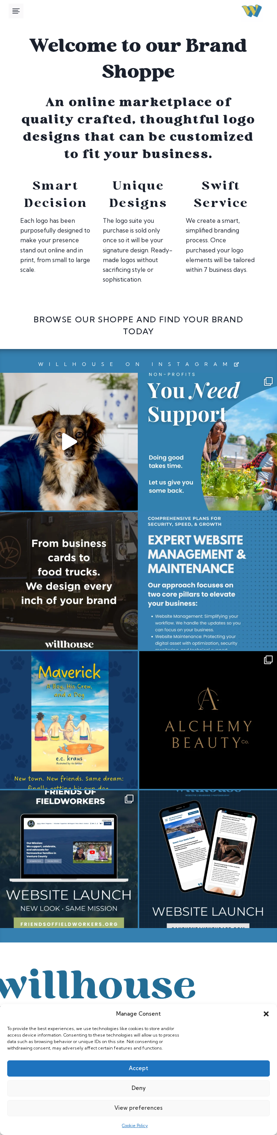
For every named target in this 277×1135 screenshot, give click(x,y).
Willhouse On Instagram (135, 364)
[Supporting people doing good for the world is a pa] (208, 442)
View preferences (138, 1107)
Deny (139, 1088)
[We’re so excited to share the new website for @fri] (69, 859)
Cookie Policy (135, 1125)
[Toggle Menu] (16, 11)
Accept (138, 1068)
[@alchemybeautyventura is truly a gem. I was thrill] (208, 720)
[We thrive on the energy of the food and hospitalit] (69, 581)
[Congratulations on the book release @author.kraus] (69, 720)
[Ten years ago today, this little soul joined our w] (69, 442)
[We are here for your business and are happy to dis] (208, 581)
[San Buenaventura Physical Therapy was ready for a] (208, 859)
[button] (266, 1013)
